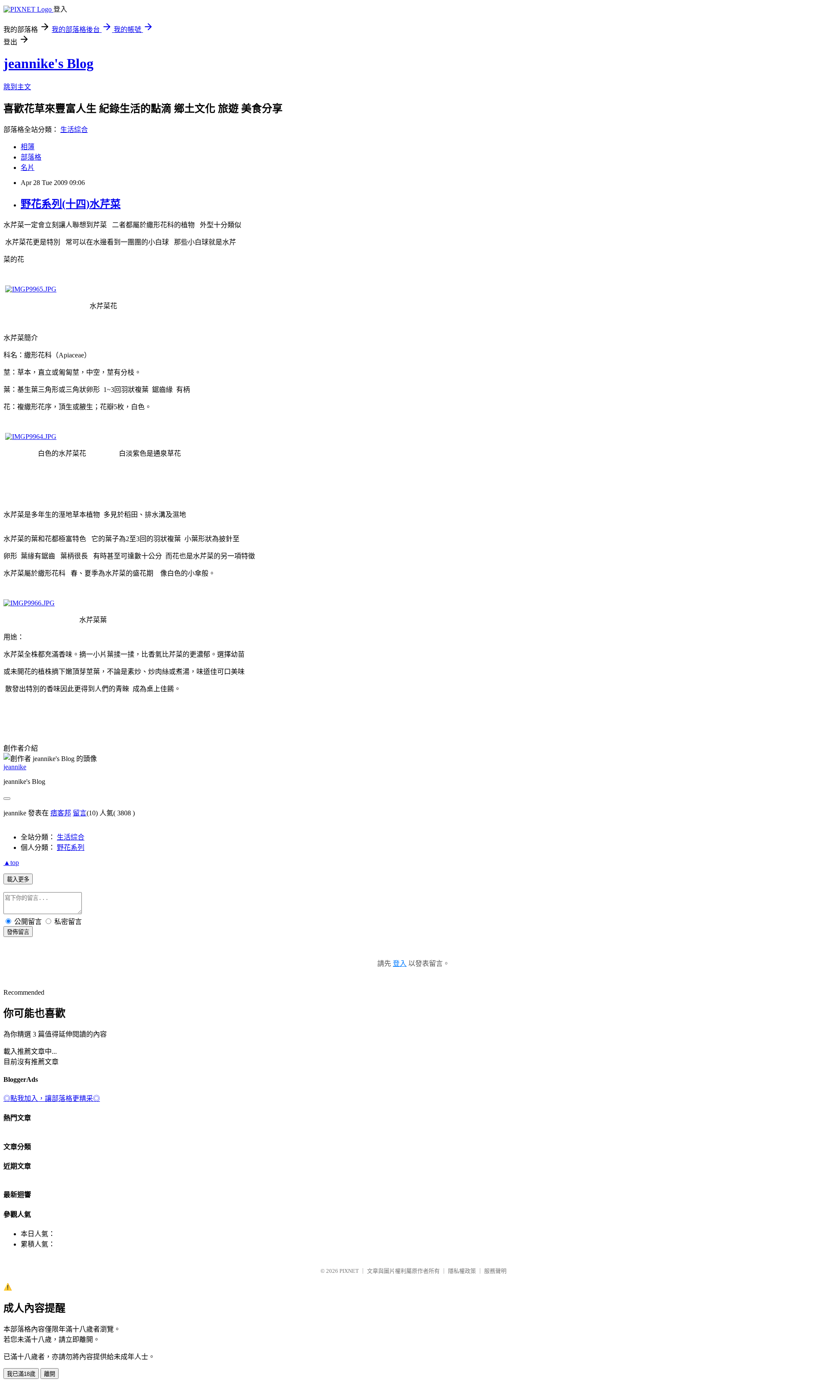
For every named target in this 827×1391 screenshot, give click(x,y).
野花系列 (70, 847)
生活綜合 (74, 129)
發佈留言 (18, 932)
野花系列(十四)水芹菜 (71, 204)
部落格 (31, 157)
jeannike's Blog (48, 63)
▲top (11, 862)
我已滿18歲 (21, 1374)
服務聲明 (495, 1271)
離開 (49, 1374)
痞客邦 (60, 813)
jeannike (14, 767)
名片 (27, 167)
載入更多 (18, 879)
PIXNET (349, 1271)
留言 (80, 813)
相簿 (27, 146)
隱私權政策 (462, 1271)
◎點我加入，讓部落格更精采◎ (51, 1098)
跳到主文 (17, 87)
